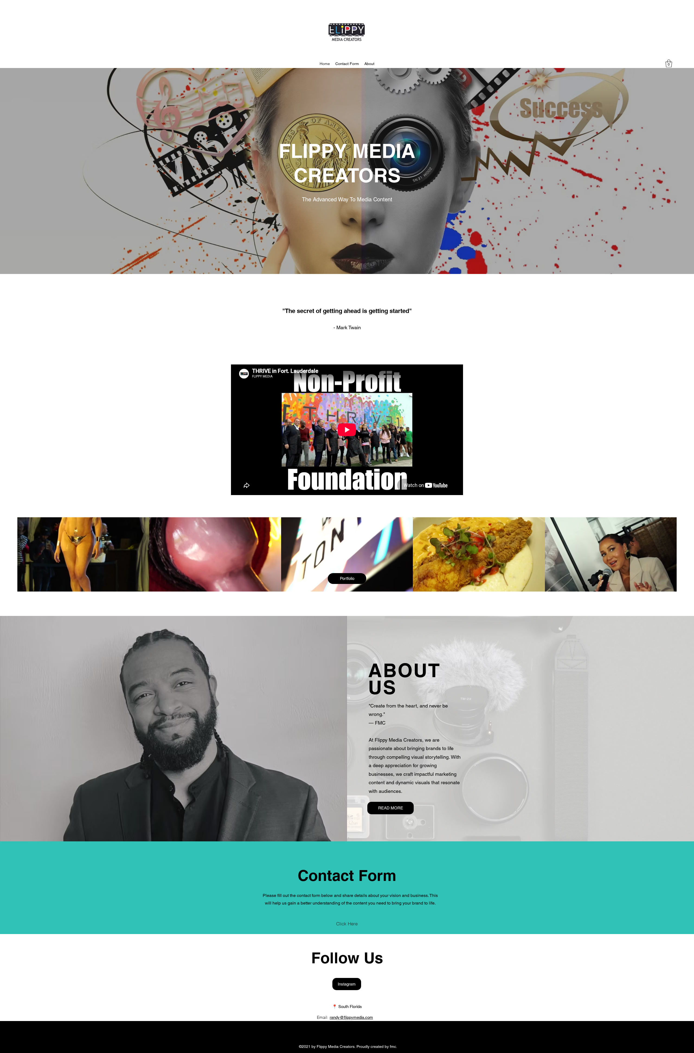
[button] (669, 63)
